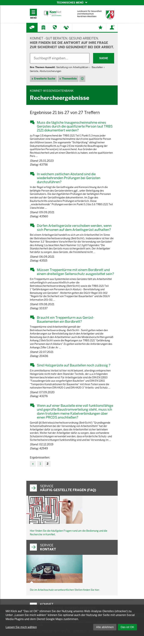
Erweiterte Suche (44, 78)
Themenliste (69, 78)
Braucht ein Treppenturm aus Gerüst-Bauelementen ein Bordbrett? (65, 319)
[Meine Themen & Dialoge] (100, 27)
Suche (103, 58)
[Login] (111, 27)
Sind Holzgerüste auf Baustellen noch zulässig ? (73, 365)
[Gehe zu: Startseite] (52, 13)
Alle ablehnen (105, 627)
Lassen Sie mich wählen (21, 627)
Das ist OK (127, 627)
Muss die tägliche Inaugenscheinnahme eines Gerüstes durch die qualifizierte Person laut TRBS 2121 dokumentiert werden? (75, 126)
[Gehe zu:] (32, 27)
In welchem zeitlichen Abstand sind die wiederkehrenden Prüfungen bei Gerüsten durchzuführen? (68, 178)
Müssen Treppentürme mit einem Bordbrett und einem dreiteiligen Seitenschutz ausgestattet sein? (75, 272)
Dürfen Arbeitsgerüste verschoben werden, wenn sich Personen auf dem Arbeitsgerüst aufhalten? (74, 228)
